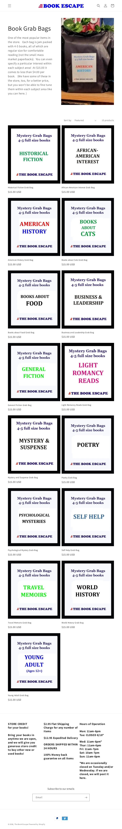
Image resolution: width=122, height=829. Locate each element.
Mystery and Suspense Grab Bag (23, 477)
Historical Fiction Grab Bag (20, 187)
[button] (9, 5)
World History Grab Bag (73, 622)
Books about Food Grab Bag (21, 332)
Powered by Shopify (37, 824)
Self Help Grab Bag (70, 550)
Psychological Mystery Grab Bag (23, 550)
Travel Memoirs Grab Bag (19, 622)
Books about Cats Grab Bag (75, 260)
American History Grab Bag (20, 260)
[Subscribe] (85, 797)
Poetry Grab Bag (69, 477)
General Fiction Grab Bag (19, 405)
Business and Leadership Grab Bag (78, 332)
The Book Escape (21, 824)
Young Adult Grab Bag (18, 695)
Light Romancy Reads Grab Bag (76, 405)
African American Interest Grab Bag (78, 187)
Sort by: (67, 120)
